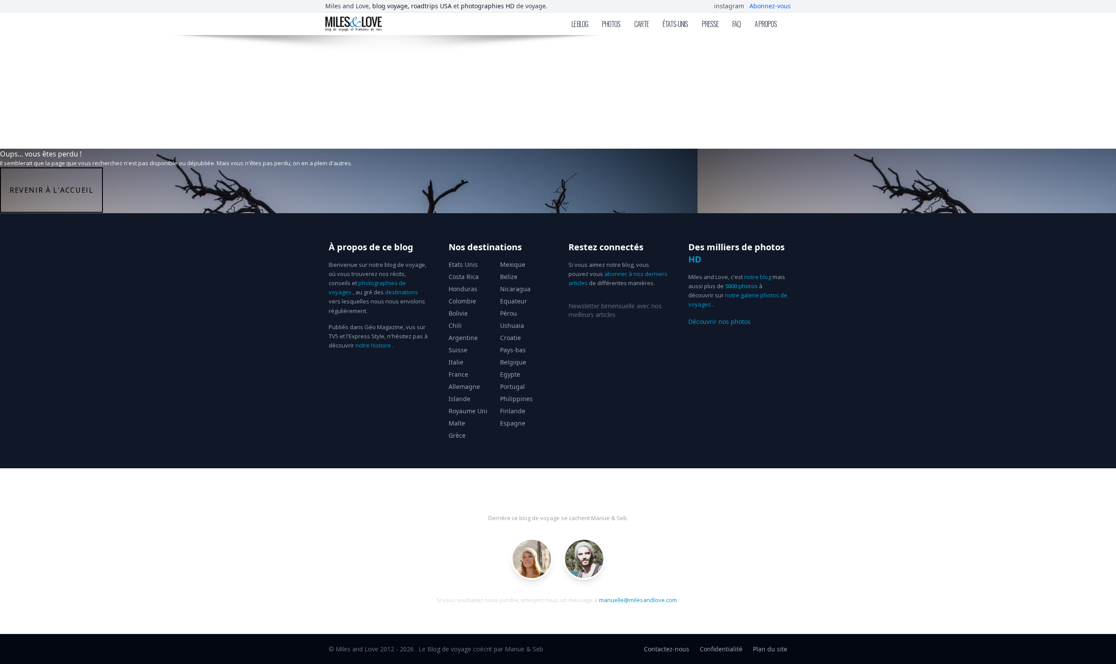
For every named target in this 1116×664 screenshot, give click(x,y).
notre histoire (373, 345)
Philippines (516, 399)
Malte (457, 423)
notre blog (757, 277)
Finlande (512, 411)
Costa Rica (464, 276)
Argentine (463, 338)
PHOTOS (611, 24)
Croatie (510, 338)
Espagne (512, 423)
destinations (401, 292)
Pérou (508, 313)
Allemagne (464, 386)
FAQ (736, 24)
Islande (459, 399)
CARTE (641, 24)
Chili (455, 325)
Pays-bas (513, 350)
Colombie (462, 301)
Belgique (513, 362)
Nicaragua (515, 289)
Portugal (512, 386)
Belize (508, 276)
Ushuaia (512, 325)
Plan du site (770, 649)
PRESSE (710, 24)
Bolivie (458, 313)
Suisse (458, 350)
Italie (456, 362)
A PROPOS (766, 24)
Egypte (510, 374)
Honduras (463, 289)
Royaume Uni (468, 411)
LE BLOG (580, 24)
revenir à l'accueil (51, 190)
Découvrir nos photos (719, 321)
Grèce (457, 435)
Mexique (512, 264)
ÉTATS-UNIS (675, 24)
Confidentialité (721, 649)
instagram (729, 6)
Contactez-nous (666, 649)
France (458, 374)
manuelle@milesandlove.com (638, 600)
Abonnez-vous (770, 6)
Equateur (513, 301)
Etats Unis (463, 264)
